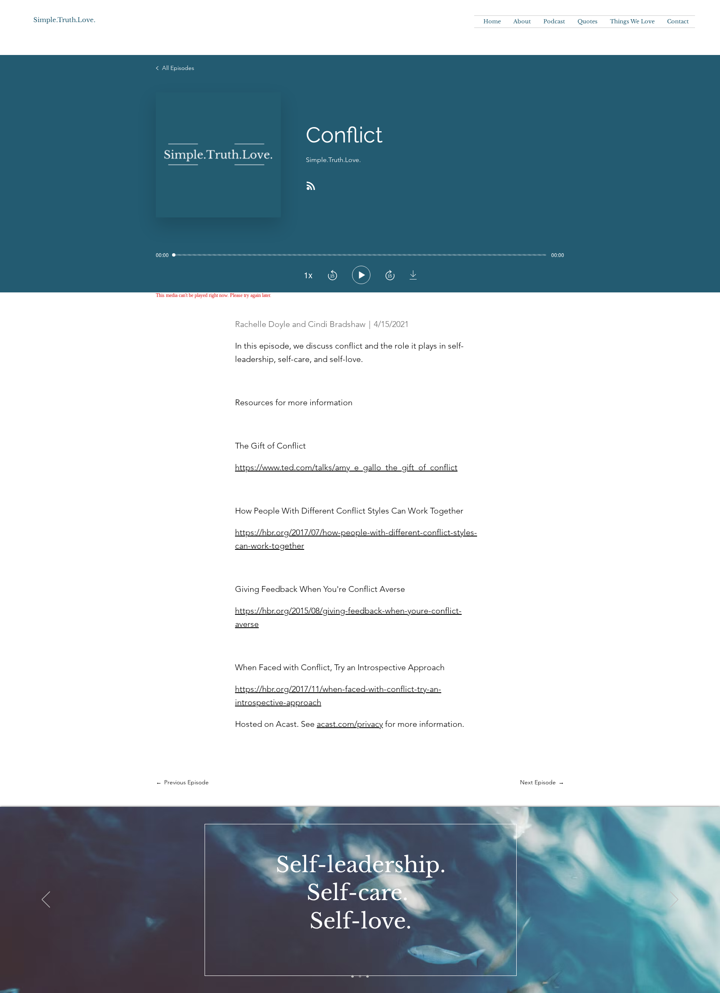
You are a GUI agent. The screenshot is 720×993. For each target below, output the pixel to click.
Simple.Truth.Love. (64, 20)
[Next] (674, 900)
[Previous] (46, 900)
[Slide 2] (360, 976)
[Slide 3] (367, 976)
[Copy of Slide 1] (352, 976)
